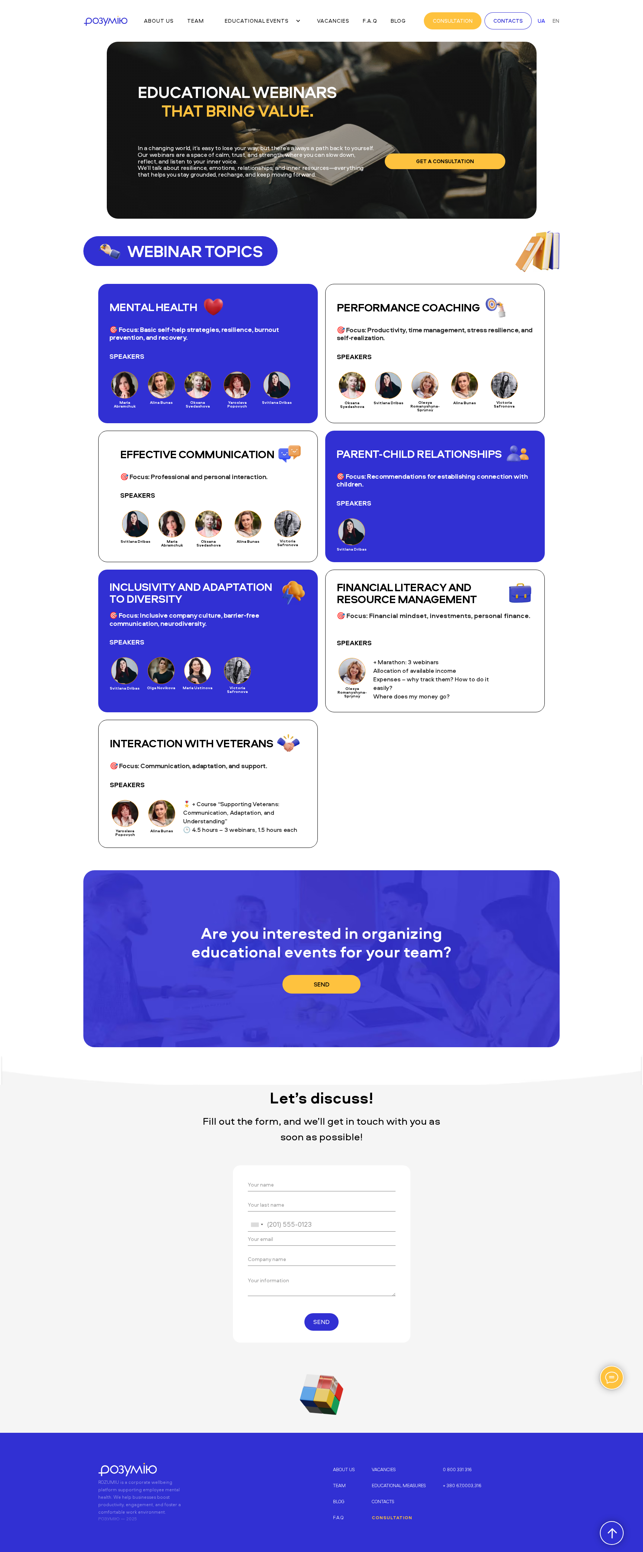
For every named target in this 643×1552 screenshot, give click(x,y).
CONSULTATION (392, 1517)
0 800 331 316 (457, 1469)
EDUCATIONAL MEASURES (399, 1485)
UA (541, 20)
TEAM (339, 1485)
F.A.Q (338, 1517)
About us (344, 1469)
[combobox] (256, 1224)
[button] (260, 21)
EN (556, 20)
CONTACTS (383, 1501)
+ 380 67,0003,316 (462, 1485)
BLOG (339, 1501)
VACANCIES (384, 1469)
